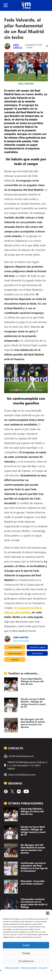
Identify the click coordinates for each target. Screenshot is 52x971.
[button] (47, 913)
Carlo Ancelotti (15, 647)
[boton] (6, 5)
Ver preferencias (26, 961)
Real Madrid (37, 653)
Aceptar (26, 945)
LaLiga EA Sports (15, 653)
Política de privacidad (29, 967)
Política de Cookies (12, 967)
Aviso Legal (42, 967)
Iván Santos (17, 46)
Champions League (37, 647)
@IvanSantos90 (21, 640)
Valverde (14, 659)
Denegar (26, 953)
